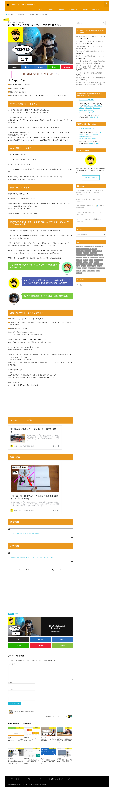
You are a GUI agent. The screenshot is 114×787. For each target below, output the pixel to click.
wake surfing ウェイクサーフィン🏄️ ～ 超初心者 (90, 206)
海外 (83, 266)
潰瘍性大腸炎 (91, 266)
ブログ (11, 613)
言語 (97, 268)
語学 (78, 270)
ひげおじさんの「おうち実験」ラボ (26, 784)
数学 (85, 261)
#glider (81, 110)
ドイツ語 (93, 253)
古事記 (79, 259)
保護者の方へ (62, 9)
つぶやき (79, 246)
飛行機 (79, 272)
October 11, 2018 (94, 117)
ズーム (86, 253)
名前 (10, 682)
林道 (100, 264)
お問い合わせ (85, 9)
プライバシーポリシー (97, 9)
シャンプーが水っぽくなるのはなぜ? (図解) (25, 533)
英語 (90, 268)
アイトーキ (99, 246)
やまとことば (89, 246)
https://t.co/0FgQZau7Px (86, 100)
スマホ (79, 253)
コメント (11, 664)
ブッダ (79, 257)
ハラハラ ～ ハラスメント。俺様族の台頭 (88, 220)
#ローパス (89, 108)
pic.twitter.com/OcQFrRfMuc (87, 138)
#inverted (82, 136)
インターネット (91, 248)
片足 (99, 266)
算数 (84, 268)
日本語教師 (88, 264)
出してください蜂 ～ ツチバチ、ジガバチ (88, 200)
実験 (85, 259)
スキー (88, 250)
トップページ (42, 9)
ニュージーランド (81, 255)
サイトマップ (52, 9)
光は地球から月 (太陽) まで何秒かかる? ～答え (90, 51)
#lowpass (90, 110)
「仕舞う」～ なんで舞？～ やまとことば (88, 213)
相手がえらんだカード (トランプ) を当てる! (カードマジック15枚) (32, 557)
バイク (91, 255)
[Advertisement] (40, 401)
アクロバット (80, 248)
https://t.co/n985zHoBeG (86, 128)
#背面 (86, 134)
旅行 (96, 261)
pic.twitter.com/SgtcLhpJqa (87, 112)
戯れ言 (79, 261)
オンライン (80, 250)
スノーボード (96, 250)
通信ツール (91, 270)
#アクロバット (88, 106)
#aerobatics (96, 108)
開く (57, 74)
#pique (85, 110)
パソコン (99, 255)
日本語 (79, 264)
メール (11, 689)
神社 (78, 268)
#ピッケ (81, 108)
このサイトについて (73, 9)
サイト (10, 696)
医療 (101, 257)
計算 (103, 268)
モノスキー (94, 257)
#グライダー (98, 106)
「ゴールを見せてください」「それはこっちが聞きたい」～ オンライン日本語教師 (89, 192)
